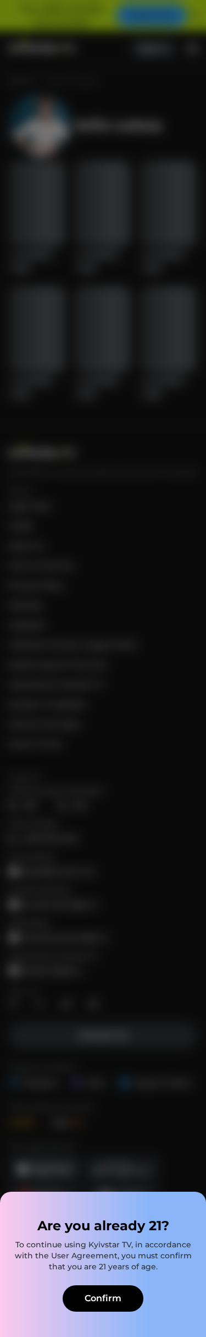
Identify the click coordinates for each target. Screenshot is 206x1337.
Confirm (103, 1298)
